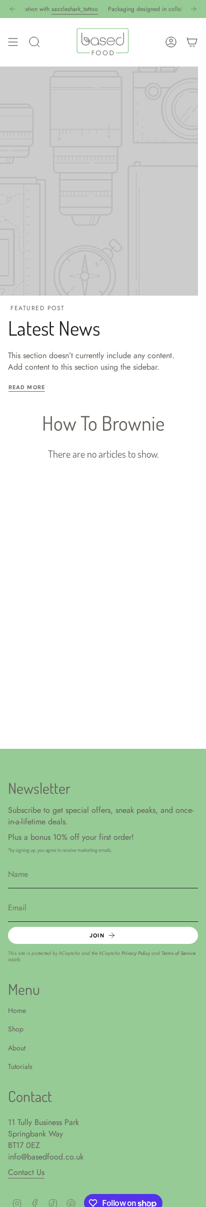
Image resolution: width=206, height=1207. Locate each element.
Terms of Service (179, 953)
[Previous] (12, 9)
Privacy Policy (136, 953)
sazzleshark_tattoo (69, 9)
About (17, 1048)
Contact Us (26, 1172)
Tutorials (20, 1066)
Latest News (54, 327)
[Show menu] (13, 42)
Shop (16, 1029)
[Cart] (192, 42)
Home (17, 1010)
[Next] (193, 9)
